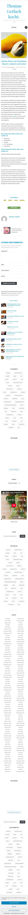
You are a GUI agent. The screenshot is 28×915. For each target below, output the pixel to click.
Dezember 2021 (20, 660)
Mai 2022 (7, 658)
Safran (16, 200)
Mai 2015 (20, 742)
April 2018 (7, 706)
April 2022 (20, 658)
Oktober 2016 (7, 725)
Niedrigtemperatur (19, 401)
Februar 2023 (20, 650)
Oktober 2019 (20, 687)
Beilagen (7, 376)
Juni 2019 (7, 691)
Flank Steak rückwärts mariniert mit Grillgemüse (15, 357)
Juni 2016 (7, 729)
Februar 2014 (7, 758)
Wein (19, 427)
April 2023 (20, 648)
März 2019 (20, 694)
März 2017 (20, 719)
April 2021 (20, 668)
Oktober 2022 (20, 654)
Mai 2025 (20, 624)
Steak (14, 418)
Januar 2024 (7, 641)
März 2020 (7, 683)
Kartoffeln (14, 398)
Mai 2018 (20, 704)
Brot (21, 376)
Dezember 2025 (20, 620)
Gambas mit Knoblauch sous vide (15, 316)
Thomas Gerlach (10, 67)
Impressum (22, 913)
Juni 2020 (20, 679)
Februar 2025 (7, 629)
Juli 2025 (20, 622)
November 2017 (20, 710)
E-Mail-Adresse (5, 270)
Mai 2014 (20, 754)
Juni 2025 (7, 624)
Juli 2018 (20, 702)
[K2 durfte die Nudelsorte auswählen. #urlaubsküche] (14, 445)
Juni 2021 (20, 666)
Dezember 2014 (7, 748)
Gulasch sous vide (11, 310)
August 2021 (20, 664)
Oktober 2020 (20, 675)
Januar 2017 (20, 721)
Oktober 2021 (20, 662)
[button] (14, 27)
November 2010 (20, 771)
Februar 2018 (7, 708)
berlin (15, 376)
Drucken (15, 207)
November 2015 (20, 735)
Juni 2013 (7, 767)
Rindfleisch (13, 411)
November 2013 (20, 761)
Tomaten (6, 424)
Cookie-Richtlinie (7, 913)
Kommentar (4, 251)
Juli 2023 (7, 645)
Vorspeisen (10, 427)
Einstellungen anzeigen (14, 910)
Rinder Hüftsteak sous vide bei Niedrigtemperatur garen (13, 350)
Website (3, 276)
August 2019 (20, 689)
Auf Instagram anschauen (14, 812)
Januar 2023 (7, 652)
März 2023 (7, 650)
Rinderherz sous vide (12, 327)
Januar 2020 (7, 685)
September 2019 (7, 689)
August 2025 (8, 622)
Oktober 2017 (7, 712)
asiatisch (8, 373)
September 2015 (20, 737)
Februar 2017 (7, 721)
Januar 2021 (7, 673)
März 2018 (20, 706)
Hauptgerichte (10, 389)
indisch (4, 392)
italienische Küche (18, 395)
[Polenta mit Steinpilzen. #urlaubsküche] (14, 454)
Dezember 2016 (7, 723)
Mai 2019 (20, 691)
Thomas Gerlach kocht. (14, 11)
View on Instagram (14, 469)
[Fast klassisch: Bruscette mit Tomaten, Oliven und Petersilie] (14, 462)
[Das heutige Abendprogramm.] (5, 462)
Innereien (23, 392)
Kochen (14, 69)
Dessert (10, 200)
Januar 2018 (20, 708)
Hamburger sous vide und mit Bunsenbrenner (14, 332)
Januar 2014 (20, 758)
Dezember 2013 (7, 761)
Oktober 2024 (20, 631)
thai (22, 421)
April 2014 (7, 756)
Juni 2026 (7, 618)
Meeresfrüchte (7, 401)
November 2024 (7, 631)
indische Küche (13, 392)
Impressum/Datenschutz (15, 913)
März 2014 (20, 756)
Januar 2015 (20, 746)
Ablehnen (14, 906)
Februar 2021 (20, 670)
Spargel (7, 418)
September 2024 (7, 633)
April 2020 (20, 681)
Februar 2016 (7, 733)
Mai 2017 (20, 717)
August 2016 (8, 727)
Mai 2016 (20, 729)
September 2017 (20, 712)
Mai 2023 (7, 648)
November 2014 (20, 748)
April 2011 (7, 771)
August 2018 (8, 702)
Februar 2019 (7, 696)
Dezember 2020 (20, 673)
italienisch (8, 395)
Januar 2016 (20, 733)
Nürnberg (6, 408)
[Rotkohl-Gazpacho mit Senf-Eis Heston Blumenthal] (7, 230)
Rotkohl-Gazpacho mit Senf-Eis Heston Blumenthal (17, 230)
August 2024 (20, 633)
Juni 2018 (7, 704)
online (15, 116)
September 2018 (20, 700)
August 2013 (8, 765)
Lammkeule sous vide (12, 321)
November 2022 (7, 654)
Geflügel (10, 385)
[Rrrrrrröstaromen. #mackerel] (23, 454)
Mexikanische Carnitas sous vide (14, 344)
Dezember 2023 (20, 641)
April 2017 (7, 719)
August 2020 (20, 677)
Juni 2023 (20, 645)
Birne (5, 200)
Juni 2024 (20, 635)
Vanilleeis (22, 200)
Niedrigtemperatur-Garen (10, 405)
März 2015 (20, 744)
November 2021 (7, 662)
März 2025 (20, 627)
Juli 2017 (20, 714)
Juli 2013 (20, 765)
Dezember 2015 (7, 735)
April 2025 (7, 627)
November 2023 (7, 643)
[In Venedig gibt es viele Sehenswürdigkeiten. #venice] (23, 445)
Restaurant (21, 408)
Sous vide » (14, 300)
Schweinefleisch (9, 414)
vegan (13, 424)
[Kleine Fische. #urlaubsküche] (5, 454)
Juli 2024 (7, 635)
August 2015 (8, 740)
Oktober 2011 (20, 767)
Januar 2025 (20, 629)
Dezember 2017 (7, 710)
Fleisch (7, 382)
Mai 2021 (7, 668)
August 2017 (8, 714)
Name (2, 264)
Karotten (6, 398)
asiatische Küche (18, 373)
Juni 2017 (7, 717)
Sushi (7, 421)
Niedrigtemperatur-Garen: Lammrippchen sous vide (14, 304)
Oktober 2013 (7, 763)
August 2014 (8, 752)
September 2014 (20, 750)
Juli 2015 (20, 740)
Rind (6, 411)
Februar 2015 (7, 746)
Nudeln (21, 405)
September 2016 (20, 725)
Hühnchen (19, 389)
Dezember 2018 (7, 698)
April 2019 (7, 694)
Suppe (21, 418)
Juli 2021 (7, 666)
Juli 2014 (20, 752)
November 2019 (7, 687)
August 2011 (8, 769)
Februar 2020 (20, 683)
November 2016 (20, 723)
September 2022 (7, 656)
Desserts (15, 379)
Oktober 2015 (7, 737)
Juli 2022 (20, 656)
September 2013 (20, 763)
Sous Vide (20, 414)
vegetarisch (21, 424)
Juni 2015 (7, 742)
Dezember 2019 (20, 685)
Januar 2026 (7, 620)
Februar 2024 (20, 639)
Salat (21, 411)
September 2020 (7, 677)
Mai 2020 (7, 681)
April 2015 (7, 744)
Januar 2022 (7, 660)
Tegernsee (14, 421)
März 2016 (20, 731)
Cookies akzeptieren (14, 903)
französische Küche (17, 382)
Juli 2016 (20, 727)
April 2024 (20, 637)
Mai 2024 (7, 637)
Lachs (22, 398)
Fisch (22, 379)
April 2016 (7, 731)
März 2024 (7, 639)
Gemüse (18, 385)
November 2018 (20, 698)
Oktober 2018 (7, 700)
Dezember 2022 (20, 652)
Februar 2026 (20, 618)
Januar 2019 (20, 696)
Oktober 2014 (7, 750)
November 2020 (7, 675)
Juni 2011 (20, 769)
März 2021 (7, 670)
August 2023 (20, 643)
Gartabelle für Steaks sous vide (13, 339)
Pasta (13, 408)
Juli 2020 (7, 679)
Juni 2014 (7, 754)
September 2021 (7, 664)
